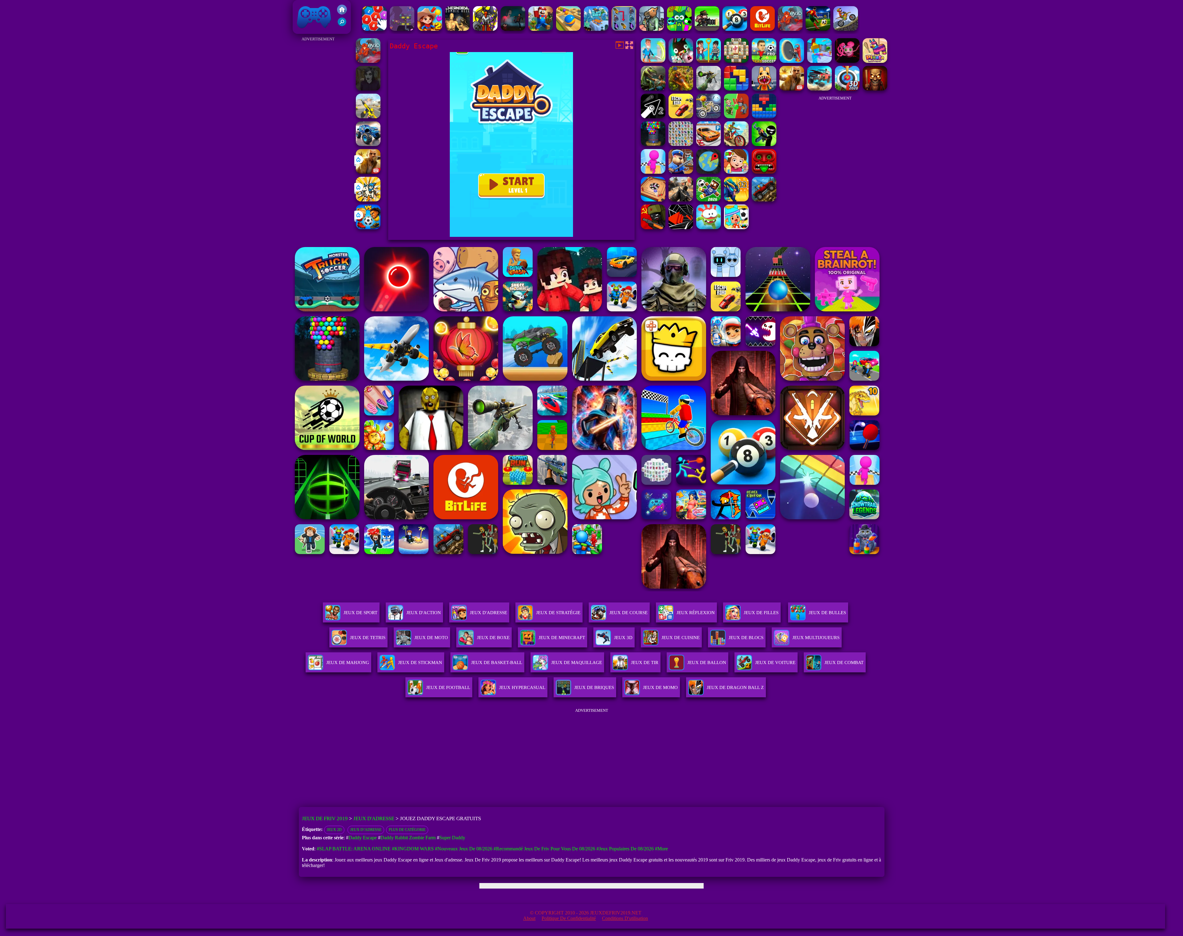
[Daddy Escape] (708, 61)
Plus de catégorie (407, 830)
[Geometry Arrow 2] (653, 116)
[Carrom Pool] (653, 199)
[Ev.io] (790, 29)
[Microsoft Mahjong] (736, 61)
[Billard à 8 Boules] (734, 29)
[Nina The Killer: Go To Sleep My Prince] (368, 88)
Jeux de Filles (761, 612)
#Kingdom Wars (413, 848)
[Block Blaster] (736, 88)
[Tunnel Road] (681, 227)
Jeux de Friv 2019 (313, 30)
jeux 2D (334, 830)
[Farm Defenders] (681, 88)
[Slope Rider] (596, 29)
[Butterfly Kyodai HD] (681, 144)
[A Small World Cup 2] (708, 199)
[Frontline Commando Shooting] (764, 199)
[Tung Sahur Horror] (875, 88)
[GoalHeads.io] (368, 227)
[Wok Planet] (402, 29)
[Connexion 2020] (374, 29)
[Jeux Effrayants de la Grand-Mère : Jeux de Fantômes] (513, 29)
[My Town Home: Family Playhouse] (736, 172)
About (529, 918)
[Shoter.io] (819, 61)
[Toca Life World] (736, 227)
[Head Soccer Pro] (764, 61)
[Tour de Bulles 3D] (653, 144)
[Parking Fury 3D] (708, 144)
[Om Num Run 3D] (708, 227)
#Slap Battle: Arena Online (354, 848)
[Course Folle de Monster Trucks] (368, 144)
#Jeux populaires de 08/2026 (625, 848)
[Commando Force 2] (681, 199)
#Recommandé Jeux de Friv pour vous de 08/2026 (544, 848)
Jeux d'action (423, 612)
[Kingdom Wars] (368, 199)
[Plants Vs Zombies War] (736, 116)
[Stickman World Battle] (653, 227)
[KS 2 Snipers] (708, 88)
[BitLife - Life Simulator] (762, 29)
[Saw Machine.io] (791, 61)
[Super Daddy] (653, 61)
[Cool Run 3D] (653, 172)
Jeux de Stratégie (558, 612)
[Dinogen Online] (653, 88)
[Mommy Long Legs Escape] (847, 61)
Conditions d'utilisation (625, 918)
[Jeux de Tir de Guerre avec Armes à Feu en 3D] (368, 116)
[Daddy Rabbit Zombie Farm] (681, 61)
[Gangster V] (368, 172)
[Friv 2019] (342, 12)
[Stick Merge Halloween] (764, 144)
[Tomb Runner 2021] (764, 172)
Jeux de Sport (360, 612)
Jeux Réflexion (696, 612)
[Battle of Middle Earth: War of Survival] (485, 29)
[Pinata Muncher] (875, 61)
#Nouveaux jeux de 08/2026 (463, 848)
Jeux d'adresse (488, 612)
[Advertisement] (318, 135)
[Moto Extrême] (845, 29)
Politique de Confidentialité (569, 918)
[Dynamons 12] (736, 199)
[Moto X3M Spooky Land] (708, 116)
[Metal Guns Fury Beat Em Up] (707, 29)
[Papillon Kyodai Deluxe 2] (624, 29)
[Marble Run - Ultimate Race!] (568, 29)
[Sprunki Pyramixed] (679, 29)
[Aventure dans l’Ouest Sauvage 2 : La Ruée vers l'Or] (429, 29)
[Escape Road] (681, 116)
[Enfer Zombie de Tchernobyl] (457, 29)
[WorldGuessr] (708, 172)
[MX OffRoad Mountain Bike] (736, 144)
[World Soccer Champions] (818, 29)
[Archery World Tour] (847, 88)
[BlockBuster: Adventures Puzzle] (764, 116)
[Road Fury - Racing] (819, 88)
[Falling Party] (540, 29)
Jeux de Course (628, 612)
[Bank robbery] (651, 29)
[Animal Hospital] (764, 88)
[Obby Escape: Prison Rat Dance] (681, 172)
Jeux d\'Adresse (365, 830)
